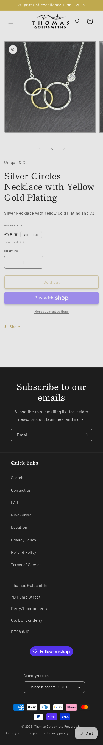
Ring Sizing (21, 514)
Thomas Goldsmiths (49, 726)
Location (19, 527)
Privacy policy (57, 733)
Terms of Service (26, 564)
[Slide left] (40, 149)
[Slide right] (64, 149)
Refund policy (31, 733)
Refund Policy (23, 552)
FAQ (14, 502)
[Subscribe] (86, 435)
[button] (11, 21)
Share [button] (15, 326)
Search (17, 477)
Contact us (21, 490)
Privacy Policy (23, 539)
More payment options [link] (51, 311)
